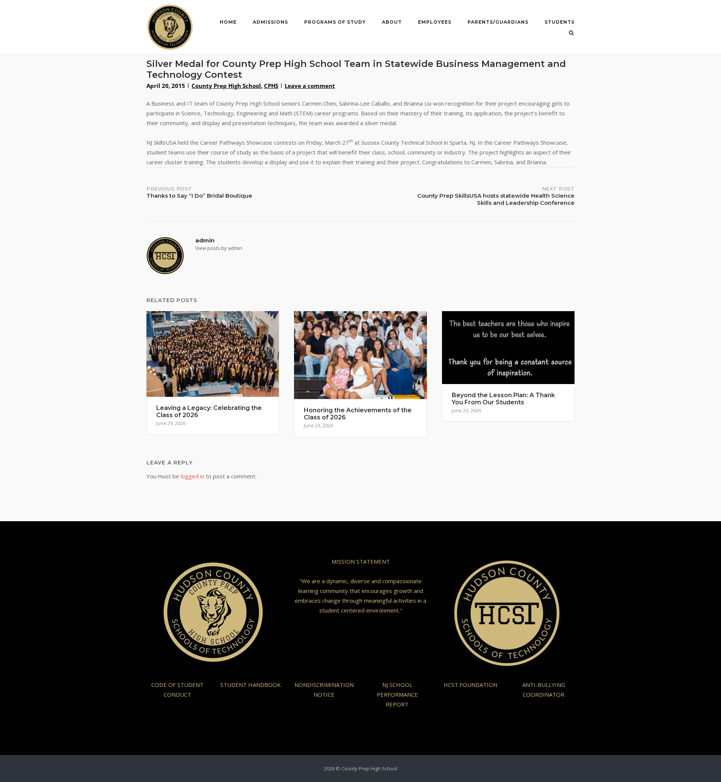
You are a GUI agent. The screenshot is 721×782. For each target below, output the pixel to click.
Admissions (270, 22)
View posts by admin (218, 248)
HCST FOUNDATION (470, 684)
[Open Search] (571, 33)
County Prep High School (226, 85)
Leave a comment (310, 85)
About (392, 22)
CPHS (271, 85)
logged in (192, 476)
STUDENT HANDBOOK (250, 684)
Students (560, 22)
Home (228, 22)
